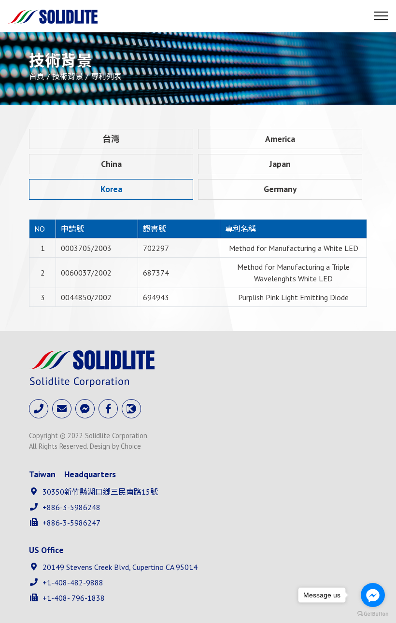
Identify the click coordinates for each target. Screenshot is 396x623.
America (280, 138)
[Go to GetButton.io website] (372, 613)
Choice (131, 446)
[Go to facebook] (373, 595)
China (111, 163)
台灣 (111, 138)
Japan (280, 163)
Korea (111, 188)
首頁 (36, 76)
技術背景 (67, 76)
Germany (280, 188)
